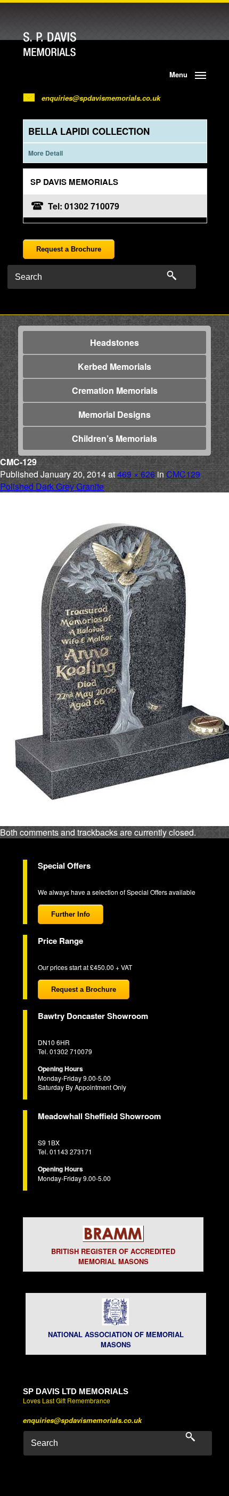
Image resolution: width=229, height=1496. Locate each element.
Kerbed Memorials (114, 366)
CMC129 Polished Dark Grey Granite (100, 480)
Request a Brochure (68, 249)
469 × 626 (136, 474)
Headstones (114, 342)
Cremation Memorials (115, 390)
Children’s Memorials (114, 438)
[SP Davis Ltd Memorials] (70, 44)
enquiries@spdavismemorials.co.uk (101, 98)
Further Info (70, 914)
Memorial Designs (114, 414)
